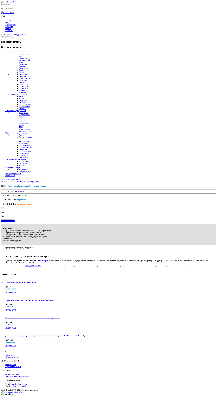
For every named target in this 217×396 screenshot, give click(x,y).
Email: (7, 384)
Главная (8, 21)
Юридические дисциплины (16, 133)
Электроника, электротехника (25, 130)
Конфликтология (25, 147)
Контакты (9, 31)
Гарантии (9, 27)
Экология (22, 109)
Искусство (23, 64)
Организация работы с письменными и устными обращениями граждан (29, 300)
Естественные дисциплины (16, 94)
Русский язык (24, 161)
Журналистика (24, 58)
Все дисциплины (7, 37)
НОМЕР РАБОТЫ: (10, 191)
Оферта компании (12, 374)
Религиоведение (25, 78)
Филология (23, 86)
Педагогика (23, 74)
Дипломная (10, 342)
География (23, 101)
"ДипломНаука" (43, 261)
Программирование (13, 174)
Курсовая (9, 306)
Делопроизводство (26, 145)
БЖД (21, 96)
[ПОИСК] (2, 11)
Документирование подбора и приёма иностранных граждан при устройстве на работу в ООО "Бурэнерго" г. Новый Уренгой (47, 336)
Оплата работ (10, 365)
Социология (23, 84)
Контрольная (21, 181)
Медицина (23, 170)
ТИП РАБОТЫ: (9, 200)
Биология (22, 98)
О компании (10, 355)
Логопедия (23, 72)
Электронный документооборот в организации (20, 282)
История (22, 66)
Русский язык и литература (15, 159)
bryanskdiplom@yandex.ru (20, 384)
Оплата (8, 29)
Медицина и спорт (12, 168)
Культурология (24, 68)
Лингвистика (24, 70)
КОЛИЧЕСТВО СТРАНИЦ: (14, 195)
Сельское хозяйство (23, 120)
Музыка (22, 165)
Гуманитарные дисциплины (16, 52)
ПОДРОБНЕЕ (10, 292)
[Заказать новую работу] (10, 179)
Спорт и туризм (25, 172)
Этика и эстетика (22, 91)
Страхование (24, 153)
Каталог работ (10, 25)
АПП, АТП (23, 113)
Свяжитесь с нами (12, 357)
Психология (23, 76)
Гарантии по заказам (13, 367)
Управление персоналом (23, 156)
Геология (22, 103)
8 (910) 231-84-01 (19, 386)
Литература (23, 163)
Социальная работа (23, 81)
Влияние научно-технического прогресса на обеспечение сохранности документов (32, 318)
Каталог (10, 181)
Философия (23, 88)
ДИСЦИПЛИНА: (10, 204)
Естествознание (25, 105)
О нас (7, 23)
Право (21, 135)
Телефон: (8, 386)
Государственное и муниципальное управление (25, 140)
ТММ (21, 127)
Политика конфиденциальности (17, 376)
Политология (24, 149)
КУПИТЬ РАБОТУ (8, 221)
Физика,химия (24, 107)
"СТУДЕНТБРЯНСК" (33, 266)
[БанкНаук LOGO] (8, 2)
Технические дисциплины (15, 111)
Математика (10, 176)
